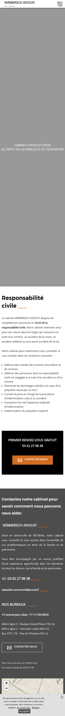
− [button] (6, 688)
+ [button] (6, 683)
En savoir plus (24, 707)
